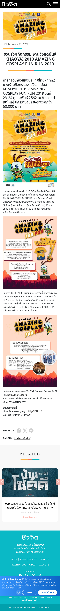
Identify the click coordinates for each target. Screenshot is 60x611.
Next (58, 482)
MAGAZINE (43, 564)
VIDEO (32, 564)
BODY (14, 559)
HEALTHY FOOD (18, 564)
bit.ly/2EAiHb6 (34, 411)
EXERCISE (44, 559)
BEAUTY (33, 559)
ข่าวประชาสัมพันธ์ (22, 438)
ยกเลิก (29, 592)
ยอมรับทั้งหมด (48, 592)
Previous (2, 482)
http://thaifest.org (17, 395)
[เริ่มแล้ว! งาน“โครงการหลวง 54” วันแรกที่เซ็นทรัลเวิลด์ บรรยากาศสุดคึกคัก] (30, 495)
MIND (23, 559)
